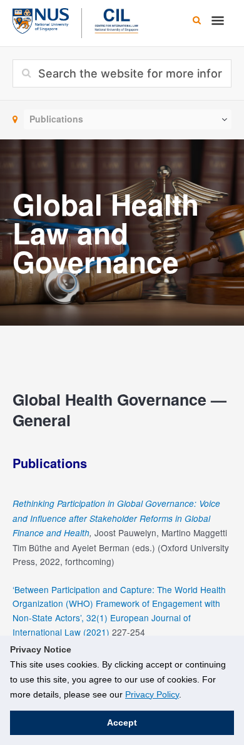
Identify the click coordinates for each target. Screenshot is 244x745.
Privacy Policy (152, 694)
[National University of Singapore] (41, 19)
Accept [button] (122, 723)
